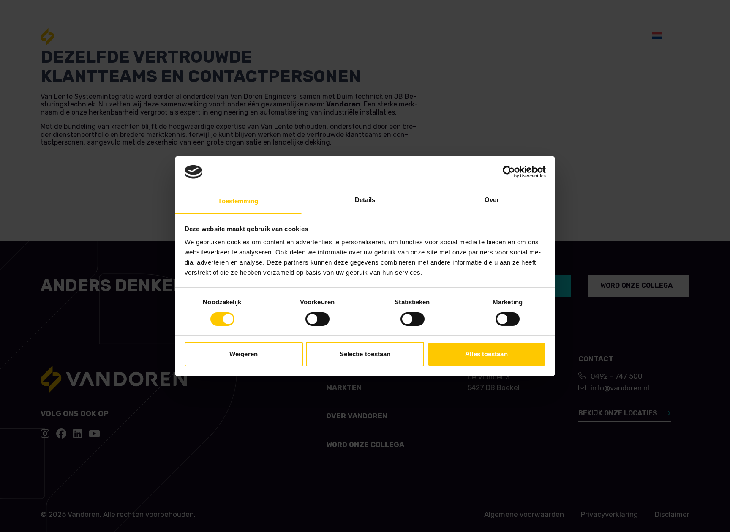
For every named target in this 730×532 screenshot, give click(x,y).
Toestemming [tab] (238, 201)
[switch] (317, 319)
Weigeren (243, 353)
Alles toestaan (486, 353)
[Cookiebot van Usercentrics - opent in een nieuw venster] (509, 172)
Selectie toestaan (365, 353)
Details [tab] (365, 199)
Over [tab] (492, 199)
